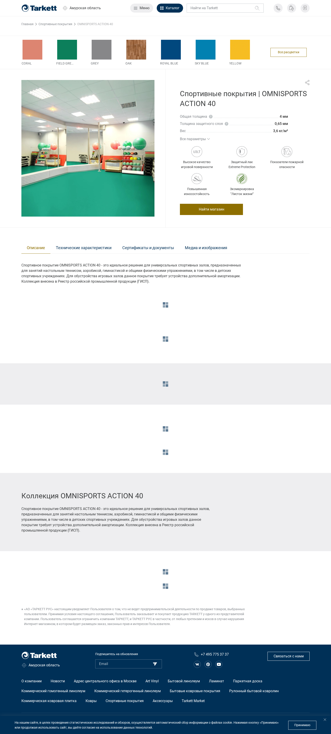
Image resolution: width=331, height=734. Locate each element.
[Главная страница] (39, 8)
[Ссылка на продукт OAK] (136, 49)
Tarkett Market (193, 701)
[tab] (35, 248)
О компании (31, 681)
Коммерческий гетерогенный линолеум (127, 691)
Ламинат (216, 681)
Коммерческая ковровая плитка (49, 701)
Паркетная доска (247, 681)
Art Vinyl (152, 681)
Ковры (91, 701)
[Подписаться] (155, 664)
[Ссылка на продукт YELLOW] (240, 49)
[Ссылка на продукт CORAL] (32, 49)
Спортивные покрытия (125, 701)
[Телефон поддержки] (278, 8)
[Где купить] (291, 8)
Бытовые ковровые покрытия (195, 691)
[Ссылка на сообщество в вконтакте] (197, 664)
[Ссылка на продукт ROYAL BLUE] (171, 49)
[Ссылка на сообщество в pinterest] (208, 664)
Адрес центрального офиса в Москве (105, 681)
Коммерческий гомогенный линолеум (53, 691)
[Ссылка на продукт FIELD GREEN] (67, 49)
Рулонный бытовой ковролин (254, 691)
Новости (58, 681)
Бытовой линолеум (184, 681)
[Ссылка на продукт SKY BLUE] (205, 49)
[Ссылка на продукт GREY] (101, 49)
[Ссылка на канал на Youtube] (218, 664)
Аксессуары (163, 701)
